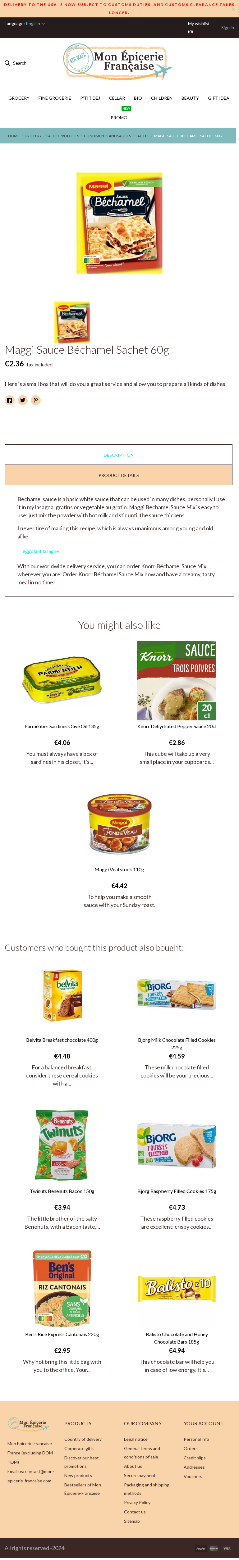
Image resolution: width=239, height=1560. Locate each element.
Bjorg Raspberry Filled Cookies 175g (176, 1191)
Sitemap (132, 1521)
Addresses (194, 1467)
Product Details (119, 475)
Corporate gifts (79, 1448)
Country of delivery (83, 1439)
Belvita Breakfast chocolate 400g (62, 1040)
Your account (204, 1423)
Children (161, 98)
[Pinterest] (36, 400)
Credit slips (195, 1457)
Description (119, 455)
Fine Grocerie (55, 98)
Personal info (196, 1439)
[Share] (10, 400)
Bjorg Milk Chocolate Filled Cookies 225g (177, 1043)
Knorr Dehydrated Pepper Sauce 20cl (176, 726)
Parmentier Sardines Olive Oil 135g (62, 726)
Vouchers (193, 1476)
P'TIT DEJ (90, 98)
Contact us (135, 1511)
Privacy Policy (137, 1502)
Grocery (19, 98)
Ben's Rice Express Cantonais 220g (62, 1334)
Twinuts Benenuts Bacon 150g (62, 1191)
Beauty (190, 98)
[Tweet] (23, 400)
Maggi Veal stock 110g (119, 869)
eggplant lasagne (41, 551)
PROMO (120, 114)
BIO (138, 98)
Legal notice (136, 1439)
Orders (191, 1448)
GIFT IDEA (220, 94)
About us (133, 1466)
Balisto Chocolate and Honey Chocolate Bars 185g (177, 1338)
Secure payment (140, 1475)
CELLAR (117, 98)
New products (78, 1475)
